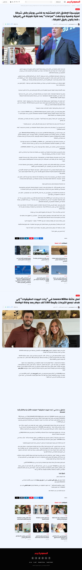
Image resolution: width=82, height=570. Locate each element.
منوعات (77, 295)
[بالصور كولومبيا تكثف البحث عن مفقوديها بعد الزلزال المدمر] (23, 250)
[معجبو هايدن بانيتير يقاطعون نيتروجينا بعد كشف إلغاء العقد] (41, 527)
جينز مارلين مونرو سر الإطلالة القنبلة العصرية (42, 518)
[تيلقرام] (8, 24)
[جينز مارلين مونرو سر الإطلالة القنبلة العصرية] (41, 509)
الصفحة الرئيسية (50, 562)
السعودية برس (71, 24)
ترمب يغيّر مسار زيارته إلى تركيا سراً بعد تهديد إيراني (41, 259)
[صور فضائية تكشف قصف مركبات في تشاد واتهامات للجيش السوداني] (59, 250)
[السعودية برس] (73, 2)
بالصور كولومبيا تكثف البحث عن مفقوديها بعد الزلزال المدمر (24, 259)
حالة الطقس (5, 2)
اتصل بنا (35, 562)
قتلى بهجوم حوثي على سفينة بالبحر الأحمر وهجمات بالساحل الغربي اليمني (60, 279)
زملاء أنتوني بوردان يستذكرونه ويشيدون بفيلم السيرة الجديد (24, 518)
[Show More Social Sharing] (3, 24)
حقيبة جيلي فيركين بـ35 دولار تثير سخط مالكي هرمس (23, 536)
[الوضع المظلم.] (13, 2)
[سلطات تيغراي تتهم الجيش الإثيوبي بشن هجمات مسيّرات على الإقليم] (41, 269)
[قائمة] (65, 1)
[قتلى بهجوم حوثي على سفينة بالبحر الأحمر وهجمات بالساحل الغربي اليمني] (59, 269)
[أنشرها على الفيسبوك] (12, 24)
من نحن (30, 562)
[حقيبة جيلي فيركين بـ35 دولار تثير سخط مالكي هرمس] (23, 527)
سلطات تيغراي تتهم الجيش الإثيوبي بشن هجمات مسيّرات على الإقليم (41, 279)
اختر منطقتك (58, 2)
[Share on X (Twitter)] (10, 24)
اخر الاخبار (77, 9)
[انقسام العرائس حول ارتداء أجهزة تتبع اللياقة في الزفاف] (59, 509)
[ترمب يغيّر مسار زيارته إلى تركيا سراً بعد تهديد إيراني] (41, 250)
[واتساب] (6, 24)
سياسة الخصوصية (41, 562)
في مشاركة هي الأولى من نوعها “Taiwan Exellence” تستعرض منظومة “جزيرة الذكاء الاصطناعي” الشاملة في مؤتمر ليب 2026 (23, 280)
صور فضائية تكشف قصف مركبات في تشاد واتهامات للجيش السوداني (59, 260)
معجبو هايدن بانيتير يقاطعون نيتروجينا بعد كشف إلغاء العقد (42, 536)
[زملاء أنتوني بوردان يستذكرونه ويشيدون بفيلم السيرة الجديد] (23, 509)
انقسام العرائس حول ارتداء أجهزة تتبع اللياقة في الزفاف (59, 518)
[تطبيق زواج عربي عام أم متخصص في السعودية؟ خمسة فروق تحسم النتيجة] (59, 527)
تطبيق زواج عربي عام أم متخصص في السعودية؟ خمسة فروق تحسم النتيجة (59, 537)
